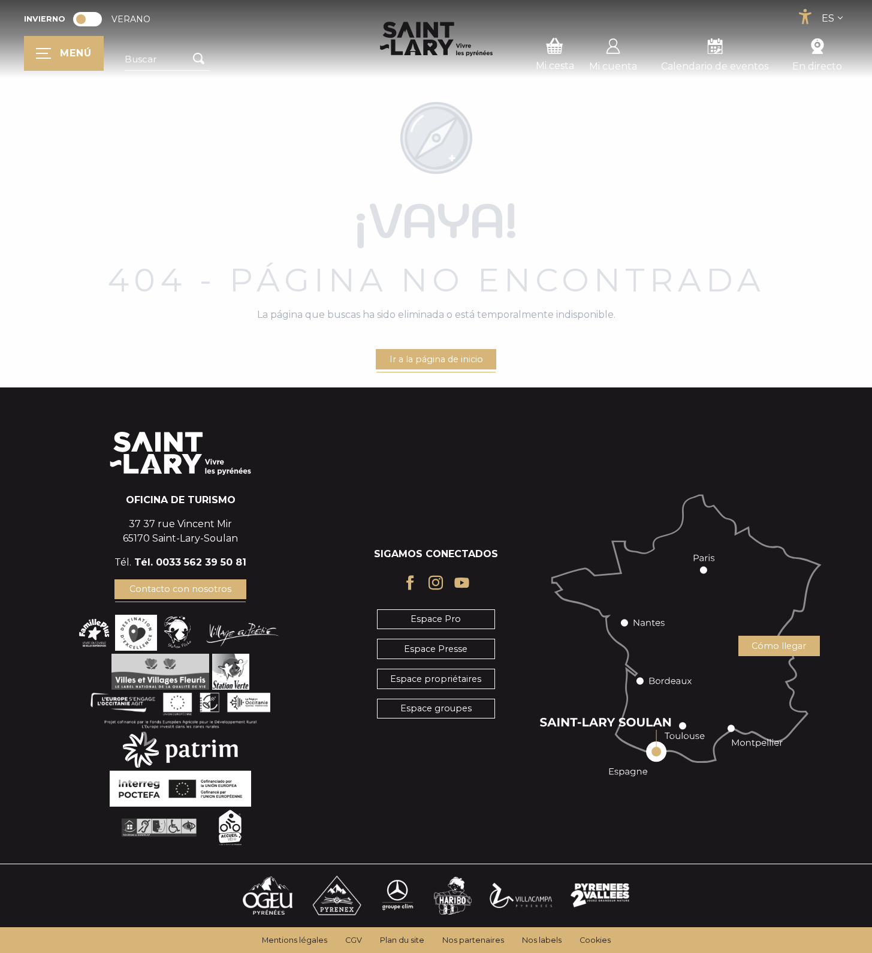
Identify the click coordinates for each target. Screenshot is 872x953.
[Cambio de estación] (91, 19)
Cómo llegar (779, 646)
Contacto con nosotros (180, 589)
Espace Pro (436, 619)
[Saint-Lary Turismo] (436, 39)
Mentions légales (294, 940)
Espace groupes (436, 708)
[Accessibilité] (804, 16)
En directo (817, 66)
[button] (167, 59)
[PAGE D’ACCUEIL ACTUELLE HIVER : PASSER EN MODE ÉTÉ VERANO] (87, 19)
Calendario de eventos (714, 66)
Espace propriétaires (435, 679)
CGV (353, 940)
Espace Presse (435, 649)
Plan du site (402, 940)
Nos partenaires (473, 940)
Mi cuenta (613, 66)
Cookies (595, 940)
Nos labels (542, 940)
